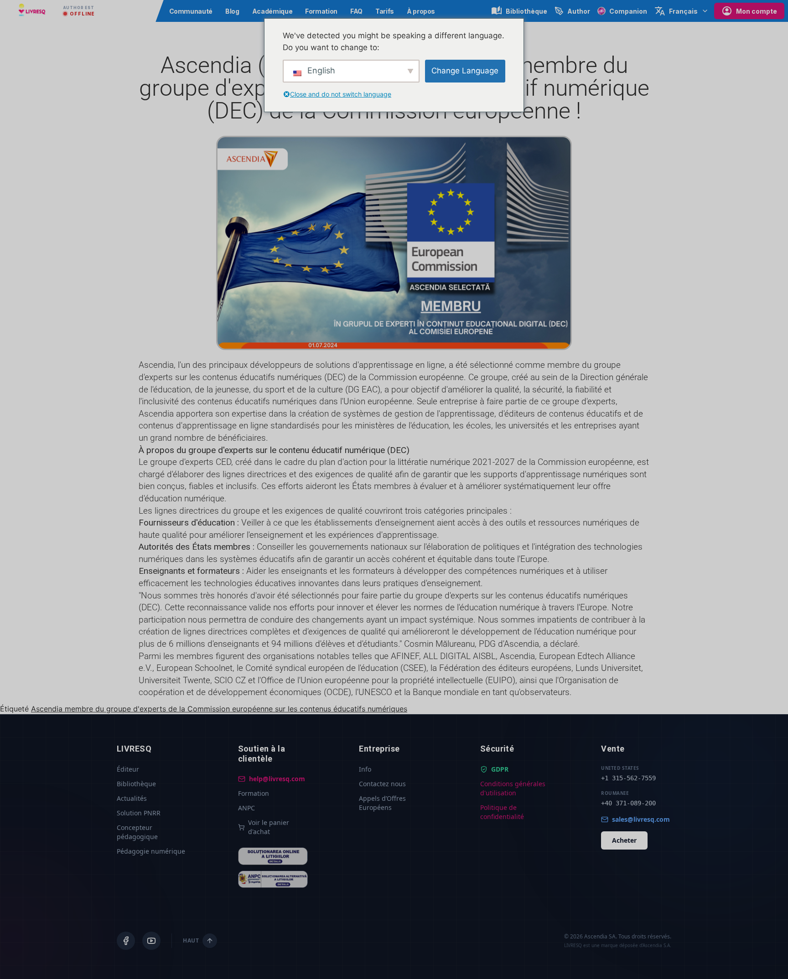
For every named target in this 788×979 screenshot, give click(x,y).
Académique (272, 11)
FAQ (356, 11)
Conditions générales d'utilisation (512, 788)
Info (365, 769)
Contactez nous (382, 783)
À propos (421, 11)
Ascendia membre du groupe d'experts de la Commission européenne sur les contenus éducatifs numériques (219, 708)
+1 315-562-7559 (628, 778)
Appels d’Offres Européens (382, 803)
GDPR (499, 769)
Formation (321, 11)
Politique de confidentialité (502, 812)
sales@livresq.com (641, 819)
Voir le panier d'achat (268, 827)
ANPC (246, 808)
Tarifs (384, 11)
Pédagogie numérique (151, 851)
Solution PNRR (139, 813)
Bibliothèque (136, 783)
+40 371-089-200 (628, 803)
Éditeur (128, 769)
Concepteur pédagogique (137, 832)
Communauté (191, 11)
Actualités (132, 798)
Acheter (624, 840)
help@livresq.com (277, 778)
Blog (232, 11)
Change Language (464, 70)
